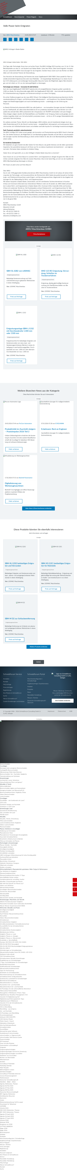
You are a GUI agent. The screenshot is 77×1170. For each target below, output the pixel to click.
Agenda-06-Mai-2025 (6, 1086)
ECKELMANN (59, 423)
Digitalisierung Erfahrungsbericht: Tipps (12, 999)
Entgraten (3, 1047)
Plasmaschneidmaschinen (7, 873)
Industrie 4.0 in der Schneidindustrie (11, 1003)
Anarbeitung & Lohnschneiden (9, 1033)
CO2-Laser (3, 802)
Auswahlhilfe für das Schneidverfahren (12, 926)
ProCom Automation (25, 423)
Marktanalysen (4, 1078)
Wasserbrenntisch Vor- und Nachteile (11, 987)
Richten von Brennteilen (7, 1057)
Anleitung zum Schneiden (7, 831)
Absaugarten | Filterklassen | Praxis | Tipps (12, 993)
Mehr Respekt (4, 1067)
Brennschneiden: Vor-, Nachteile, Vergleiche (13, 774)
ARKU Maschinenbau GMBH (38, 229)
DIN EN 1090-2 (5, 948)
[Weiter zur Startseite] (38, 741)
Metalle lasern (4, 814)
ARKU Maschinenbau (13, 35)
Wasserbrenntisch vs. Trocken (9, 982)
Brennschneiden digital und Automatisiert (12, 788)
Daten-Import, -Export (7, 1021)
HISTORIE (3, 1106)
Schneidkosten (4, 928)
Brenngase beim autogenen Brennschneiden (13, 768)
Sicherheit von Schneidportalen (9, 972)
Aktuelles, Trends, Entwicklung (9, 819)
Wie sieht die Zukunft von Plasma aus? (12, 883)
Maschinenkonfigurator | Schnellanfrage (34, 680)
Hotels (2, 1100)
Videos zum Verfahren (6, 885)
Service (2, 1157)
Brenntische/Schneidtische (8, 980)
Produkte (30, 689)
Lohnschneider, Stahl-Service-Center (11, 1037)
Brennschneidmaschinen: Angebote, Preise (13, 792)
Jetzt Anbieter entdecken (62, 700)
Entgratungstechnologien (7, 1049)
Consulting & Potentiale (7, 1063)
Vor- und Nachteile (6, 1011)
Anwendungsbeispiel (6, 1015)
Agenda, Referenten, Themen (9, 1084)
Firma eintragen (8, 687)
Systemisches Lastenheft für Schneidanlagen (13, 978)
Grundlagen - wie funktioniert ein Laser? (12, 800)
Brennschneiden (5, 764)
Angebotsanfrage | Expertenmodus (38, 683)
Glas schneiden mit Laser (7, 812)
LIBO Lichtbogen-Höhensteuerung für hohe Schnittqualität (18, 855)
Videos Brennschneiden (7, 794)
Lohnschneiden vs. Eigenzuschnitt (10, 1035)
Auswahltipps (4, 1029)
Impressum (51, 711)
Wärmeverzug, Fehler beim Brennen (11, 772)
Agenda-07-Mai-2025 (6, 1088)
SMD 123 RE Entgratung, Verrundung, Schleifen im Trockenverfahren (55, 273)
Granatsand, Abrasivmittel (8, 891)
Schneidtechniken (5, 1027)
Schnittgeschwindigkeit (7, 849)
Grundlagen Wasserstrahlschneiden (11, 889)
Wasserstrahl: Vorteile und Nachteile (11, 897)
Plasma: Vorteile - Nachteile (8, 845)
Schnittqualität (4, 895)
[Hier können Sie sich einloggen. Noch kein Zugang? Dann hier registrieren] (75, 880)
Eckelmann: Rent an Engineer (54, 429)
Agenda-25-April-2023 (7, 1114)
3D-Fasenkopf (4, 1041)
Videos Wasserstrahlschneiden (9, 918)
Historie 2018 (4, 1120)
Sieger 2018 (3, 1128)
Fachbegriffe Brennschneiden (9, 770)
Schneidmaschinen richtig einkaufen (11, 976)
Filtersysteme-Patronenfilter (8, 991)
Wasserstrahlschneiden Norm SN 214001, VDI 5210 (16, 952)
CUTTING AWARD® (6, 1126)
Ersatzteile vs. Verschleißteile (8, 940)
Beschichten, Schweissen (7, 861)
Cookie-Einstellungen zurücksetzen (13, 701)
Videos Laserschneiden (7, 825)
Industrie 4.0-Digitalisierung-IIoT (10, 997)
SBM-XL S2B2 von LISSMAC (18, 271)
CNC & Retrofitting (6, 1007)
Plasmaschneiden (5, 827)
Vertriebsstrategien (5, 1071)
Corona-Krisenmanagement (8, 1076)
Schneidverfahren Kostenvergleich (10, 930)
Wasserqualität (4, 893)
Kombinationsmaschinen (7, 964)
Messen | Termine (32, 698)
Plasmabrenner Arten (6, 833)
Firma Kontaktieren (39, 234)
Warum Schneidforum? (10, 698)
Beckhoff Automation (25, 478)
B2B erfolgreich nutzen (7, 1069)
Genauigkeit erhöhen (6, 847)
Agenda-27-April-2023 (7, 1118)
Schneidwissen (4, 920)
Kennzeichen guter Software (8, 1031)
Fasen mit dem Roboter (7, 1043)
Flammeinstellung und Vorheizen (10, 776)
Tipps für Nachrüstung (7, 970)
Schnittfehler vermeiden (7, 853)
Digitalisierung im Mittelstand (9, 1001)
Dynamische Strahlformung (8, 810)
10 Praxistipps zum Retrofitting (9, 1013)
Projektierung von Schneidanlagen (10, 960)
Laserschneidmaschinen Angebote (10, 823)
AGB (70, 711)
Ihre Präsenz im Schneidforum (12, 693)
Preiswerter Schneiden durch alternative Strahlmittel (16, 903)
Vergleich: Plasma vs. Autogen (9, 936)
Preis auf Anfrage (16, 296)
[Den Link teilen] (32, 39)
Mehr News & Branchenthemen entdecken (38, 508)
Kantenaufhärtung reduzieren (9, 857)
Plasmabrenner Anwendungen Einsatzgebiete (13, 835)
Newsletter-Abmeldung (7, 1161)
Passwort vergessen (6, 1153)
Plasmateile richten (5, 859)
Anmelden (6, 679)
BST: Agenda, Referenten (7, 1094)
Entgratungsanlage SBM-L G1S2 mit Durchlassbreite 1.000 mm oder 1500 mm (20, 331)
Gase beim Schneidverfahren (8, 837)
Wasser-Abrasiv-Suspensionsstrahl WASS (12, 906)
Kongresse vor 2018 (6, 1124)
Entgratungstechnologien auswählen (11, 1053)
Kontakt (5, 681)
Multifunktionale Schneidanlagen (10, 966)
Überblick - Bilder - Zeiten (8, 1082)
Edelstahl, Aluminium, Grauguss (9, 863)
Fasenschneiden (5, 1039)
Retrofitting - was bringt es (8, 1009)
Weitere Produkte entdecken (38, 647)
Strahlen (2, 1061)
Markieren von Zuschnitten (8, 1055)
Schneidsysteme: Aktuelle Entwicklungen (12, 958)
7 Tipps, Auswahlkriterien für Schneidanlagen (14, 962)
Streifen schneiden (5, 867)
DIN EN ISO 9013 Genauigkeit (9, 944)
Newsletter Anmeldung (34, 695)
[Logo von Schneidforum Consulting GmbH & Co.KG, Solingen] (63, 678)
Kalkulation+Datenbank (7, 1023)
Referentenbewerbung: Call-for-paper (11, 1102)
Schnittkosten (4, 912)
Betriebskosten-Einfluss (7, 932)
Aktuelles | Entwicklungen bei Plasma (11, 881)
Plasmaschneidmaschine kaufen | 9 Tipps (12, 875)
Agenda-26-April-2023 (7, 1116)
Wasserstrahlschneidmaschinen (9, 968)
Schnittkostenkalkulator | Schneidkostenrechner (14, 924)
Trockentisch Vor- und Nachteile (10, 985)
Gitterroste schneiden (6, 865)
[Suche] (75, 885)
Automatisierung (5, 1005)
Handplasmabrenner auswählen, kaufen (12, 879)
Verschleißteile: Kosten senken (9, 877)
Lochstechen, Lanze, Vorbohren (9, 780)
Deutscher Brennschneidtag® (9, 1092)
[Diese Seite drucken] (5, 39)
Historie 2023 (4, 1108)
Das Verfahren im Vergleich (8, 871)
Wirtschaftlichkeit (5, 786)
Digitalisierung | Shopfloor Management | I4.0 (14, 995)
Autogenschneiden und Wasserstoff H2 (12, 790)
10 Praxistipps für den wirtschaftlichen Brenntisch (15, 989)
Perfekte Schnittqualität (7, 851)
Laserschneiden (4, 796)
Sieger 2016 (3, 1130)
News (29, 692)
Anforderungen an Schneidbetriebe (10, 950)
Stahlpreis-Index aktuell (7, 954)
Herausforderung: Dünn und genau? (11, 782)
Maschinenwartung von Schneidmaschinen (13, 974)
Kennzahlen (3, 916)
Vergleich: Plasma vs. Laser (8, 934)
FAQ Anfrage (7, 684)
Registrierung (7, 690)
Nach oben (76, 894)
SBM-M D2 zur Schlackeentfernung (20, 619)
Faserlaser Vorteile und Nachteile (10, 804)
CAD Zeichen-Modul (6, 1019)
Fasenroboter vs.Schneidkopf (9, 1045)
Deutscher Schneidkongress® (9, 1080)
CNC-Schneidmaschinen (7, 956)
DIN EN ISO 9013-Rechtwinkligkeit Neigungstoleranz (16, 946)
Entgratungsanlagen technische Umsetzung (13, 1051)
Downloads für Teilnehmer (8, 1104)
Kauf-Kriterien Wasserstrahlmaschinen (11, 914)
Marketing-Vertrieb (6, 1065)
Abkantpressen (4, 1059)
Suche (5, 696)
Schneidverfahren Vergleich (8, 922)
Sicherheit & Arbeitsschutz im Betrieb (11, 839)
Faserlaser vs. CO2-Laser (7, 806)
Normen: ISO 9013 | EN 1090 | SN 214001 (13, 942)
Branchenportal (5, 1132)
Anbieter (30, 686)
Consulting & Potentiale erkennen (10, 1073)
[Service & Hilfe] (75, 889)
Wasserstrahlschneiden (7, 887)
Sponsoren (3, 1098)
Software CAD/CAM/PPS (7, 1017)
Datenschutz (62, 711)
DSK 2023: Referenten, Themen (9, 1110)
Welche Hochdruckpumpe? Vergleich (11, 901)
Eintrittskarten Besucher (7, 1096)
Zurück (38, 662)
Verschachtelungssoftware (8, 1025)
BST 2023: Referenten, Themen (9, 1112)
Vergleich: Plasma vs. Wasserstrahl (10, 938)
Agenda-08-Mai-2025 (6, 1090)
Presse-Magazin (5, 1142)
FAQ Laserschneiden (6, 821)
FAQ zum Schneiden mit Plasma (9, 841)
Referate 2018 (4, 1122)
